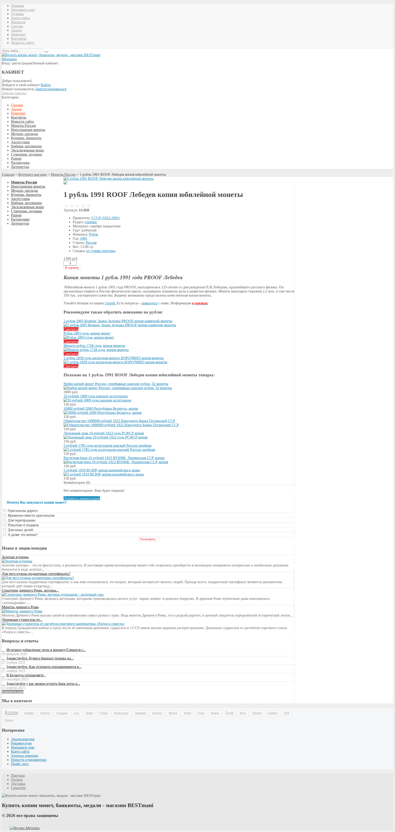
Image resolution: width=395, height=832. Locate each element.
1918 (286, 713)
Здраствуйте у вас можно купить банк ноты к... (43, 684)
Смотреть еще (13, 692)
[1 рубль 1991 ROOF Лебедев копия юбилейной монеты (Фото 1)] (65, 183)
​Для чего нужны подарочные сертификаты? (36, 574)
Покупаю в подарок (23, 525)
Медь (243, 713)
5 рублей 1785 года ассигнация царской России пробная (107, 445)
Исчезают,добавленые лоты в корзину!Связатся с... (46, 650)
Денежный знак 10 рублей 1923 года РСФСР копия (104, 433)
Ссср (76, 713)
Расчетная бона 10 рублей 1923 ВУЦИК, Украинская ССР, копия (114, 458)
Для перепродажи (21, 520)
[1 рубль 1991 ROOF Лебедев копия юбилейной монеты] (109, 179)
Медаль (173, 713)
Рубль (93, 234)
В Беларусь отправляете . (25, 675)
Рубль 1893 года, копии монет (87, 333)
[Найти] (46, 52)
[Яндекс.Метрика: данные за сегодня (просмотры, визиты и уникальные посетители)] (25, 828)
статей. (110, 303)
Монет (187, 713)
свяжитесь (149, 303)
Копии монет (121, 713)
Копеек (215, 713)
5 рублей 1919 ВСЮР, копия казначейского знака (102, 470)
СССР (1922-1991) (105, 218)
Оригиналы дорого (22, 511)
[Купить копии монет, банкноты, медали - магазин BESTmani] (51, 55)
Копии (89, 713)
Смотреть (71, 329)
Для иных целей (20, 530)
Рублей (103, 713)
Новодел (157, 713)
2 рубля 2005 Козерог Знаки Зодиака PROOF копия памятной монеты (118, 321)
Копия (11, 712)
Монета (9, 720)
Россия (91, 243)
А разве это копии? (22, 535)
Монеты (45, 713)
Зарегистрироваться (50, 89)
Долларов (61, 713)
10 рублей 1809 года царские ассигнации (96, 396)
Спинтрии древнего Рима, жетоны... (30, 590)
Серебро (272, 713)
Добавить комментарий (82, 498)
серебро (91, 222)
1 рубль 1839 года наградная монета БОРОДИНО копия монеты (114, 358)
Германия (140, 713)
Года (229, 712)
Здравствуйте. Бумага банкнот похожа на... (39, 658)
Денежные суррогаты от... (22, 620)
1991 (83, 238)
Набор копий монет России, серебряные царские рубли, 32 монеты (116, 384)
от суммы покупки (100, 251)
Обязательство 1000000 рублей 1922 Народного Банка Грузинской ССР (119, 421)
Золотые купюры (15, 557)
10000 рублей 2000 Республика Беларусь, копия (101, 408)
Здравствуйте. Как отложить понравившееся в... (43, 667)
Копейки (29, 713)
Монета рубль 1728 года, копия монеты (94, 346)
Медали (256, 713)
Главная (8, 174)
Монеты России (63, 174)
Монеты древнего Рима (20, 607)
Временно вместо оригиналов (31, 515)
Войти (46, 85)
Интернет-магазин (32, 174)
